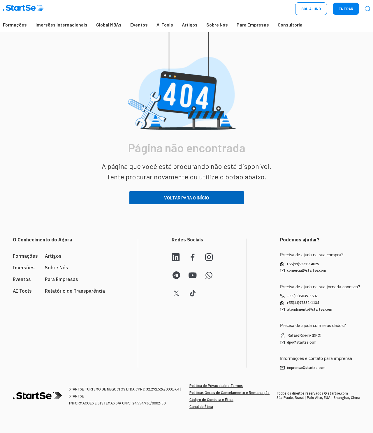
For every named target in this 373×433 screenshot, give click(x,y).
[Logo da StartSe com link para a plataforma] (23, 9)
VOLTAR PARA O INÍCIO (186, 197)
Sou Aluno (311, 8)
